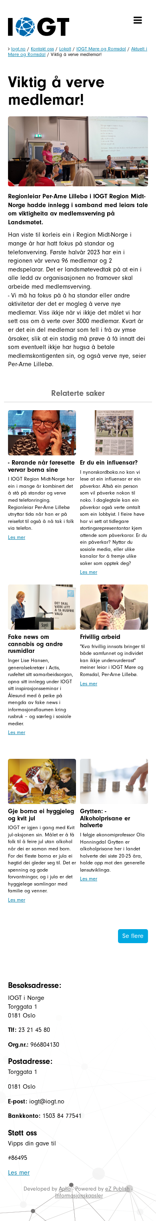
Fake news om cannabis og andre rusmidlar (35, 643)
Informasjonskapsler (79, 1195)
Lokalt (65, 49)
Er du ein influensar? (109, 462)
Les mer (16, 537)
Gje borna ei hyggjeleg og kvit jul (41, 815)
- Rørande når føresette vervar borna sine (41, 466)
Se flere (133, 936)
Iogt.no (18, 49)
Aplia (65, 1188)
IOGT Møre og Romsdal (101, 49)
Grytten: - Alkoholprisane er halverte (105, 818)
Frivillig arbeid (100, 636)
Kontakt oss (42, 49)
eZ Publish (117, 1188)
